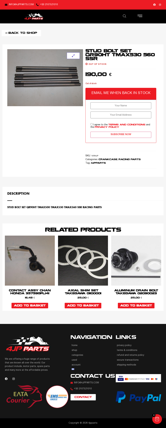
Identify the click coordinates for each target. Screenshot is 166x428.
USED (74, 360)
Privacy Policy (124, 345)
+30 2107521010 (49, 5)
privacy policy (107, 127)
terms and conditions (126, 125)
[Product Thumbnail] (73, 55)
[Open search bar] (124, 16)
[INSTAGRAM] (160, 5)
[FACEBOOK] (154, 5)
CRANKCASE (108, 159)
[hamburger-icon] (140, 16)
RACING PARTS (130, 159)
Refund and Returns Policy (130, 355)
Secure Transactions (128, 360)
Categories (77, 355)
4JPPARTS (98, 163)
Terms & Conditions (127, 350)
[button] (157, 419)
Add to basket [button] (30, 305)
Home (74, 345)
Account (76, 365)
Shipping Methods (126, 365)
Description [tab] (18, 193)
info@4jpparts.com (21, 5)
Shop (74, 350)
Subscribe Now (121, 134)
